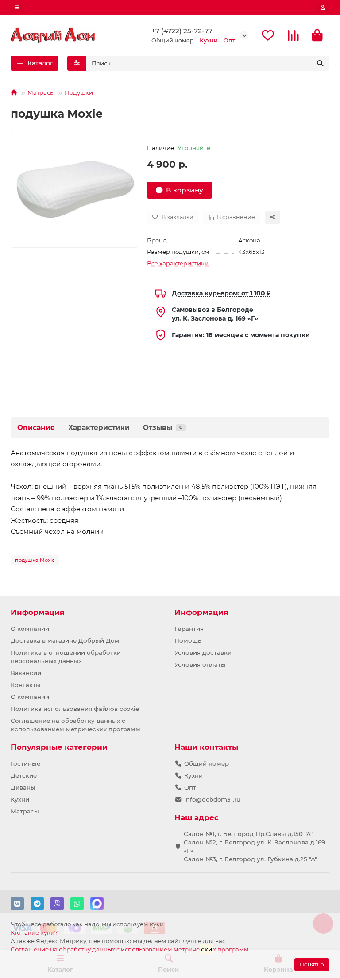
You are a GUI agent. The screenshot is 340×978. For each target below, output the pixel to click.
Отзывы (162, 427)
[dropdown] (17, 7)
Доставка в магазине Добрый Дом (65, 640)
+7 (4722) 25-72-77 (181, 31)
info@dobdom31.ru (212, 799)
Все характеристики (178, 263)
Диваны (23, 787)
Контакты (26, 684)
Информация (38, 612)
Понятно (312, 964)
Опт (190, 787)
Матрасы (40, 92)
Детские (24, 775)
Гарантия (189, 628)
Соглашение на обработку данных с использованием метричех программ (130, 949)
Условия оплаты (200, 664)
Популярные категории (59, 747)
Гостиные (25, 763)
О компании (30, 628)
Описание (36, 427)
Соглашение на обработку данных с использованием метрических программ (75, 725)
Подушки (79, 92)
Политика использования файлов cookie (75, 708)
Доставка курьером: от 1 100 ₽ (221, 293)
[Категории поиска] (76, 63)
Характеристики (99, 427)
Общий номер (206, 763)
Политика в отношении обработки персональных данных (66, 656)
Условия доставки (203, 652)
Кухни (20, 799)
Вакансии (26, 672)
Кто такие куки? (34, 932)
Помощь (187, 640)
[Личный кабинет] (322, 7)
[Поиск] (320, 63)
